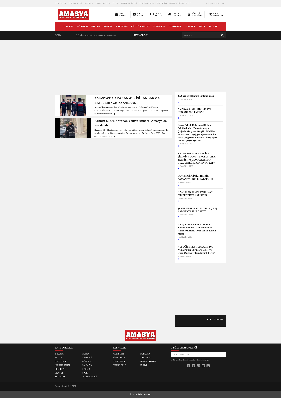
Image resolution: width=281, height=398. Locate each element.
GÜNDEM (82, 26)
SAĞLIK (213, 26)
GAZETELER (113, 3)
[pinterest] (208, 366)
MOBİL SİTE (118, 354)
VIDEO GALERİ (75, 3)
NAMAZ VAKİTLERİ (129, 3)
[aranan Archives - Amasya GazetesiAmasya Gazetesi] (73, 14)
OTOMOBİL (175, 26)
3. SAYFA (68, 26)
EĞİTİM (107, 26)
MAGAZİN (159, 26)
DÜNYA (95, 26)
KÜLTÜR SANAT (140, 26)
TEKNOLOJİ (141, 35)
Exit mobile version (140, 394)
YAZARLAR (100, 3)
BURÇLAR (88, 3)
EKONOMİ (122, 26)
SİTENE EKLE (183, 3)
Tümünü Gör (218, 319)
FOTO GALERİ (60, 3)
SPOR (202, 26)
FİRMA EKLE (119, 358)
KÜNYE (144, 365)
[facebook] (188, 366)
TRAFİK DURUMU (146, 3)
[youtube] (203, 366)
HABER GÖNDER (148, 361)
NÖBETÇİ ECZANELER (166, 3)
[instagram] (198, 366)
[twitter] (193, 366)
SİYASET (190, 26)
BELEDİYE (60, 369)
